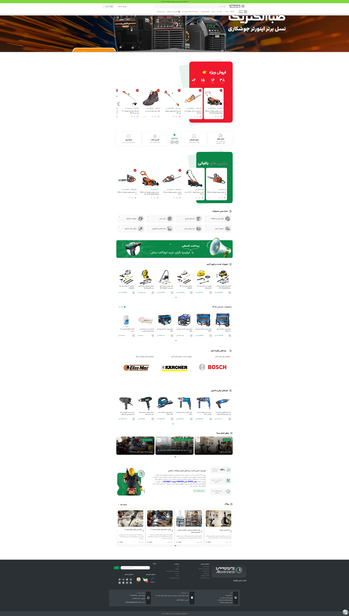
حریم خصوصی (206, 573)
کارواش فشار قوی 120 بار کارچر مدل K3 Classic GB (223, 287)
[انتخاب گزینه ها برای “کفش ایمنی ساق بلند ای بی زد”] (158, 116)
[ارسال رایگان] (220, 135)
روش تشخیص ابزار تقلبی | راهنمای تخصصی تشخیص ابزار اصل (214, 451)
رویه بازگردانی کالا (205, 571)
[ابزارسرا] (237, 6)
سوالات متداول (206, 566)
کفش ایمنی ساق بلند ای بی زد (152, 111)
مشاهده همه (120, 307)
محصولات (177, 569)
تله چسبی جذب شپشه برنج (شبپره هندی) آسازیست (127, 330)
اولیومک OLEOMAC (169, 482)
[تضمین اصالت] (155, 136)
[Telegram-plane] (123, 579)
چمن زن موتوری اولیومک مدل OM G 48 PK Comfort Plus (214, 112)
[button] (177, 51)
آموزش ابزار (227, 440)
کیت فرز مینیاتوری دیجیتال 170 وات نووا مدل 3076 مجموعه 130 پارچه (203, 414)
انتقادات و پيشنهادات (205, 576)
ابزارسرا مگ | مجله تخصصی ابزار (172, 571)
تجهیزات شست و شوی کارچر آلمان (181, 356)
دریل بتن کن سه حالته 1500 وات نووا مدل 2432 (224, 413)
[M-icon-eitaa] (127, 582)
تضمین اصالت (155, 140)
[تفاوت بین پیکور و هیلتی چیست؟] (172, 530)
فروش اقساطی (194, 140)
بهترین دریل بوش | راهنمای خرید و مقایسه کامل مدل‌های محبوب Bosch (131, 531)
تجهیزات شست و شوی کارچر (217, 264)
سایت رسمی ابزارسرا (239, 580)
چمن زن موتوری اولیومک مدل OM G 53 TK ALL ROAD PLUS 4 (149, 193)
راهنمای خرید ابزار (218, 440)
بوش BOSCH (192, 482)
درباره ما (177, 576)
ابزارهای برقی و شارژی (219, 390)
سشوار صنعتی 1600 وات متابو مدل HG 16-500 (127, 413)
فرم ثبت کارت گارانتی (204, 578)
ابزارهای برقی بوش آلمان (222, 356)
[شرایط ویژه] (128, 136)
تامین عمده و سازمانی (174, 578)
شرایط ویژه (128, 140)
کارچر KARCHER (182, 482)
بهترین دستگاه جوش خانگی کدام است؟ (180, 452)
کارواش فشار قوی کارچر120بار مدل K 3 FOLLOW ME (204, 287)
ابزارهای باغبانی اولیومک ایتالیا (145, 356)
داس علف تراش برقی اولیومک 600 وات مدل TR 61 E (130, 112)
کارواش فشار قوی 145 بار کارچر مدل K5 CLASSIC (126, 287)
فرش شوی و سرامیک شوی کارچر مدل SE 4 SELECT (147, 287)
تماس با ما (177, 573)
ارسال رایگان (220, 139)
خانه (178, 566)
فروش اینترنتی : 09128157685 (137, 595)
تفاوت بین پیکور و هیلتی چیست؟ (143, 452)
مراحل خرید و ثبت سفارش (203, 569)
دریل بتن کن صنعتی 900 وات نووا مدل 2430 (185, 413)
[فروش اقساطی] (194, 136)
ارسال (116, 568)
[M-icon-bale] (130, 582)
